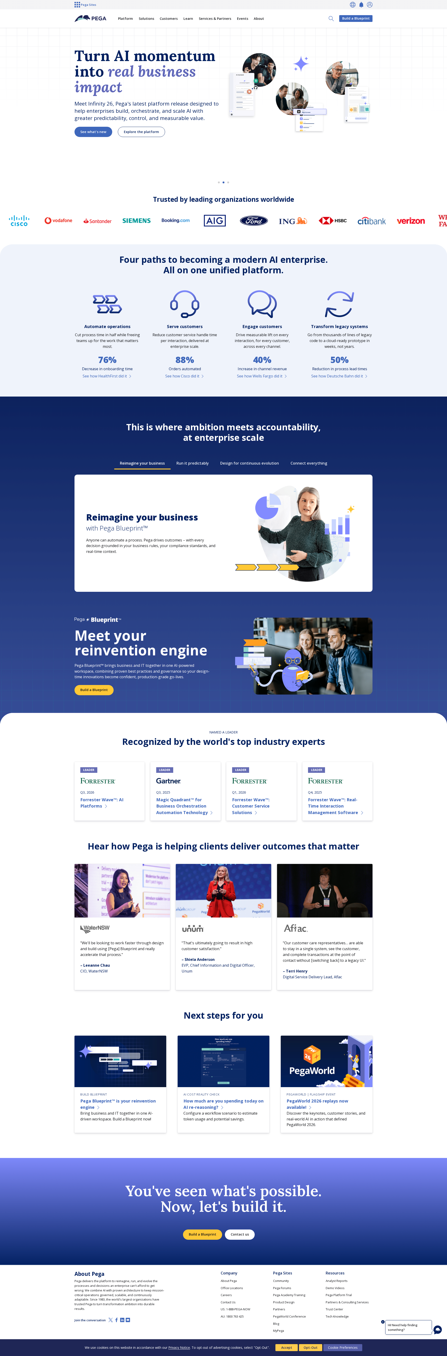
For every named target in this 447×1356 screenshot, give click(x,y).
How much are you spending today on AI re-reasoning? (223, 1104)
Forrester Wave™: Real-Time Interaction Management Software (333, 806)
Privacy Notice (179, 1347)
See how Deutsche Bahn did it (337, 376)
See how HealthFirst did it (105, 376)
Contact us (240, 1234)
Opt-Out (311, 1347)
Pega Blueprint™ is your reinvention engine (118, 1104)
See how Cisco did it (182, 376)
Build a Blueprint (356, 18)
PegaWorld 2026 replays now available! (317, 1104)
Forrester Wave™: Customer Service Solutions (251, 806)
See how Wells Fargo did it (259, 376)
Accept (286, 1347)
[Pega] (90, 19)
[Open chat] (438, 1330)
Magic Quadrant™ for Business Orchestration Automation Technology (182, 806)
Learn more (90, 140)
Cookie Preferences (343, 1347)
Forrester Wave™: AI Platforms (101, 803)
